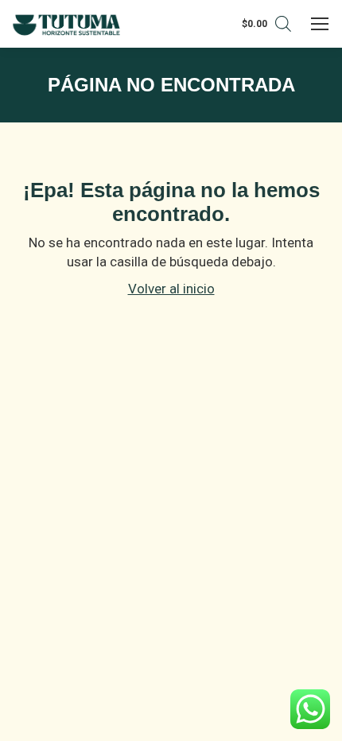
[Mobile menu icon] (320, 24)
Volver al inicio (171, 289)
